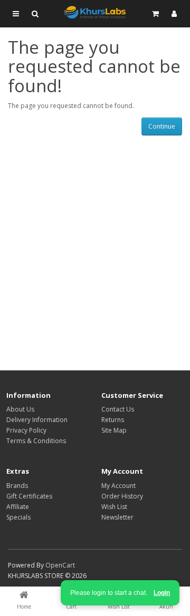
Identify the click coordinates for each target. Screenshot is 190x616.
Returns (112, 419)
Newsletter (117, 517)
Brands (17, 485)
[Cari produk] (34, 13)
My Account (118, 485)
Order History (122, 496)
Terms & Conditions (36, 440)
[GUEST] (174, 13)
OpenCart (60, 565)
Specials (18, 517)
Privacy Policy (26, 430)
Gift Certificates (29, 496)
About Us (20, 409)
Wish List (114, 506)
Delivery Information (37, 419)
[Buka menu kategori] (15, 13)
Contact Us (117, 409)
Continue (161, 126)
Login (162, 593)
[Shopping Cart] (155, 13)
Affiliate (17, 506)
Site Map (114, 430)
